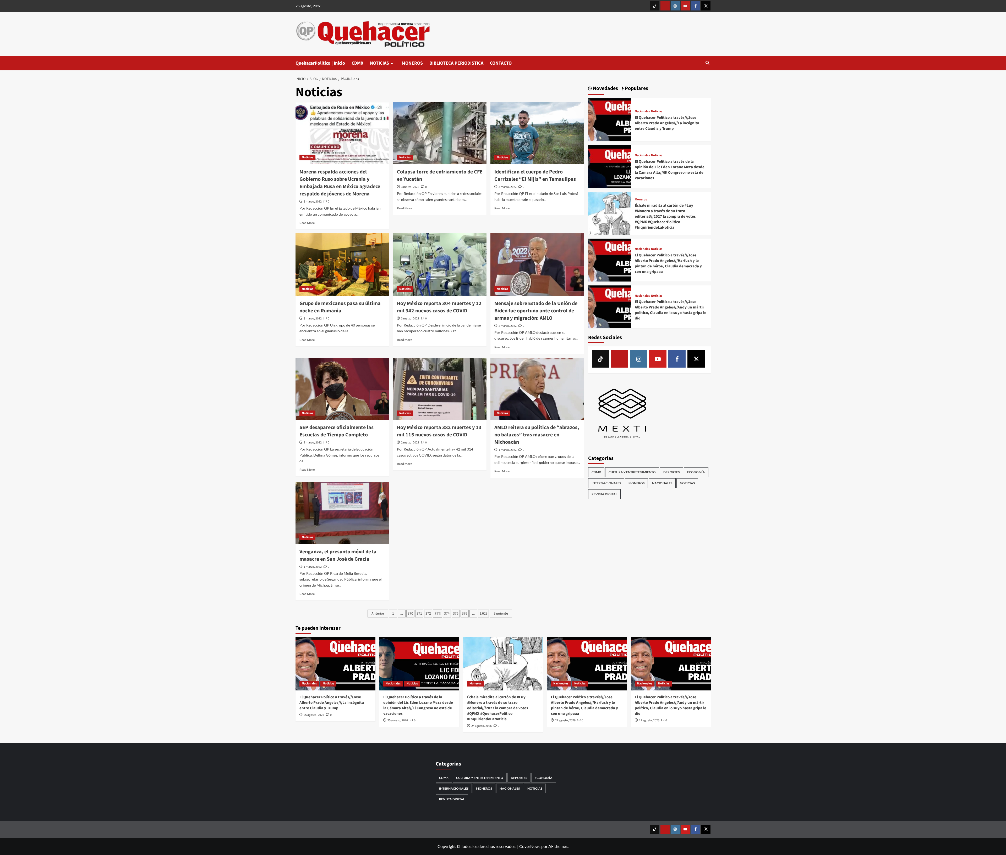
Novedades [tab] (605, 88)
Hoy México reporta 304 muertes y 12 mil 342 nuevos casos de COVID (439, 307)
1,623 (483, 613)
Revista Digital (604, 494)
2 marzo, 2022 (508, 326)
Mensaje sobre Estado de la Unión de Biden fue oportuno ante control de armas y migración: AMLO (535, 311)
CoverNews (529, 846)
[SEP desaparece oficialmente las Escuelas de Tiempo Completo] (342, 389)
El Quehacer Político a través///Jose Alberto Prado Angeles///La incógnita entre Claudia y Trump (667, 123)
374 (447, 613)
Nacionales (642, 111)
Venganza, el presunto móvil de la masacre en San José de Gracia (337, 555)
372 (428, 613)
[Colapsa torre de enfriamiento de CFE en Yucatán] (439, 133)
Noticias (307, 157)
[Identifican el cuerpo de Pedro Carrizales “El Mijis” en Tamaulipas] (537, 133)
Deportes (671, 472)
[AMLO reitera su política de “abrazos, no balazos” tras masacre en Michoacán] (537, 389)
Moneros (641, 200)
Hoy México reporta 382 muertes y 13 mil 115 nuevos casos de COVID (439, 431)
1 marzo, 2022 (508, 450)
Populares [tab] (636, 88)
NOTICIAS (379, 63)
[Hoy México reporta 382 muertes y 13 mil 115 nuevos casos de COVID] (439, 389)
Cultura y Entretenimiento (632, 472)
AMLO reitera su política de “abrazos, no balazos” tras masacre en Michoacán (536, 435)
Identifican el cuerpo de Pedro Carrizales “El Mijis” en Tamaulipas (535, 175)
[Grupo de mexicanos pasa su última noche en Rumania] (342, 264)
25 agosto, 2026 (314, 715)
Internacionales (606, 483)
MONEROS (412, 63)
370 (410, 613)
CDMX (357, 63)
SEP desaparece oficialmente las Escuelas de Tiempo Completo (336, 431)
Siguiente (501, 613)
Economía (696, 472)
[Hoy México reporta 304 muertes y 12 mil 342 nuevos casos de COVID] (439, 264)
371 (419, 613)
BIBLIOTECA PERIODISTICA (456, 63)
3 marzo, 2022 (313, 201)
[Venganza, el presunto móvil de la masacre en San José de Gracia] (342, 513)
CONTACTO (501, 63)
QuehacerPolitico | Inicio (320, 63)
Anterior (377, 613)
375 (455, 613)
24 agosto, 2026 (481, 726)
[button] (707, 63)
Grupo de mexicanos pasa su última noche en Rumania (340, 307)
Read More (307, 223)
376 (464, 613)
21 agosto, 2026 (649, 720)
